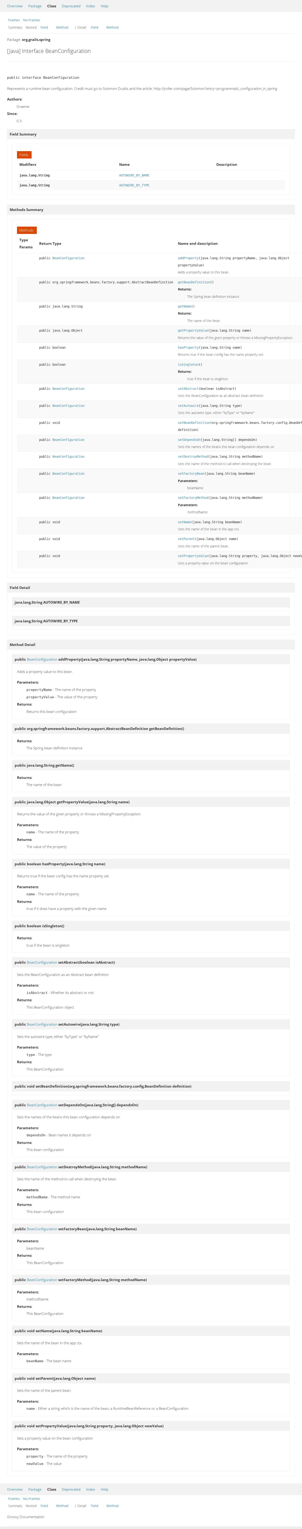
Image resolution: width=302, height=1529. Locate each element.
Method (62, 27)
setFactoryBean (191, 473)
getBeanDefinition (194, 282)
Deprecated (71, 6)
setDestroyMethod (193, 456)
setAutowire (188, 406)
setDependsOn (189, 440)
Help (104, 6)
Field (44, 27)
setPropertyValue (193, 556)
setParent (186, 539)
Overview (15, 6)
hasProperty (188, 347)
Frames (14, 20)
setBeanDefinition (194, 423)
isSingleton (188, 364)
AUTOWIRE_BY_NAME (134, 175)
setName (184, 522)
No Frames (31, 20)
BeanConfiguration (68, 258)
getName (184, 306)
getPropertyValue (193, 330)
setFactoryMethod (193, 498)
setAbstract (188, 389)
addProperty (188, 258)
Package (35, 6)
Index (90, 6)
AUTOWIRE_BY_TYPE (134, 185)
